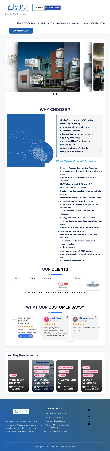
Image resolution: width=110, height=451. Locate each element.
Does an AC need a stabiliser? (55, 431)
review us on (24, 336)
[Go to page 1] (69, 341)
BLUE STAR (39, 375)
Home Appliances (41, 367)
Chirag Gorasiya (86, 318)
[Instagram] (89, 414)
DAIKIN (13, 375)
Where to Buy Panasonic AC (55, 413)
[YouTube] (89, 424)
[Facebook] (89, 411)
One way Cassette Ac (55, 421)
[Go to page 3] (72, 341)
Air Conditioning (41, 371)
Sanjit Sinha (55, 318)
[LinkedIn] (89, 418)
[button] (21, 31)
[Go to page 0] (67, 341)
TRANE (86, 367)
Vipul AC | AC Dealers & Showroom (24, 320)
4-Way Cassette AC (55, 417)
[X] (89, 421)
